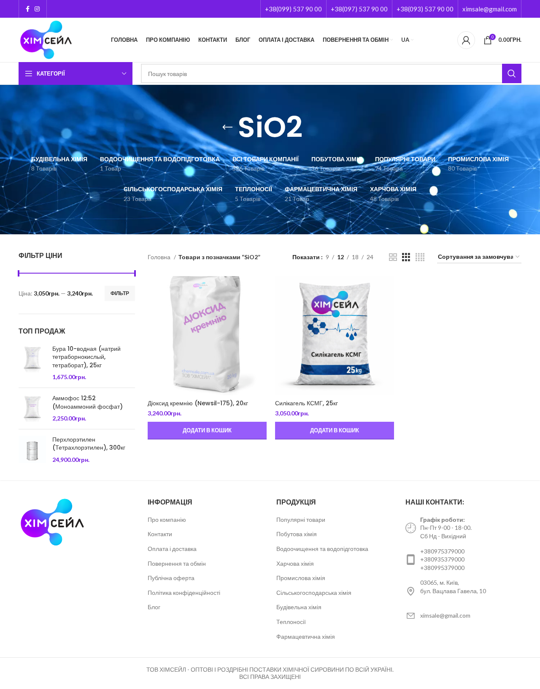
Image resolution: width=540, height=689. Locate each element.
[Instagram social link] (37, 8)
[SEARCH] (511, 73)
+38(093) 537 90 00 (425, 9)
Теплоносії (291, 621)
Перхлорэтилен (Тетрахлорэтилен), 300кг (88, 444)
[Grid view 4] (420, 257)
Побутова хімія (296, 533)
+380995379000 (442, 567)
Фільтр (120, 293)
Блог (154, 606)
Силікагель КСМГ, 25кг (306, 403)
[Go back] (227, 127)
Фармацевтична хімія (305, 636)
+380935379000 (442, 559)
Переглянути (260, 289)
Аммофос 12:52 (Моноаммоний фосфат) (87, 402)
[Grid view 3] (406, 257)
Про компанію (167, 519)
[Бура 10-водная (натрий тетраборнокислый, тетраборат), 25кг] (32, 363)
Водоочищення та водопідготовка (322, 548)
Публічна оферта (171, 577)
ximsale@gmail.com (489, 9)
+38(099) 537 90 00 (293, 9)
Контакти (160, 533)
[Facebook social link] (27, 8)
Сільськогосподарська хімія (313, 592)
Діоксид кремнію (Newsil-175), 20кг (198, 403)
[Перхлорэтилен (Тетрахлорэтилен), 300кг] (32, 450)
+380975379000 (442, 551)
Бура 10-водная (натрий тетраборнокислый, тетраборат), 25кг (86, 357)
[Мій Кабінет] (466, 40)
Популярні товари (300, 519)
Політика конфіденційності (184, 592)
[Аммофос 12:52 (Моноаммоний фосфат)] (32, 408)
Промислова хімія (300, 577)
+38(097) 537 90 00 (359, 9)
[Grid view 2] (393, 257)
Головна (160, 256)
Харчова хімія (295, 563)
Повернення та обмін (177, 563)
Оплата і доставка (172, 548)
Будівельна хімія (298, 606)
